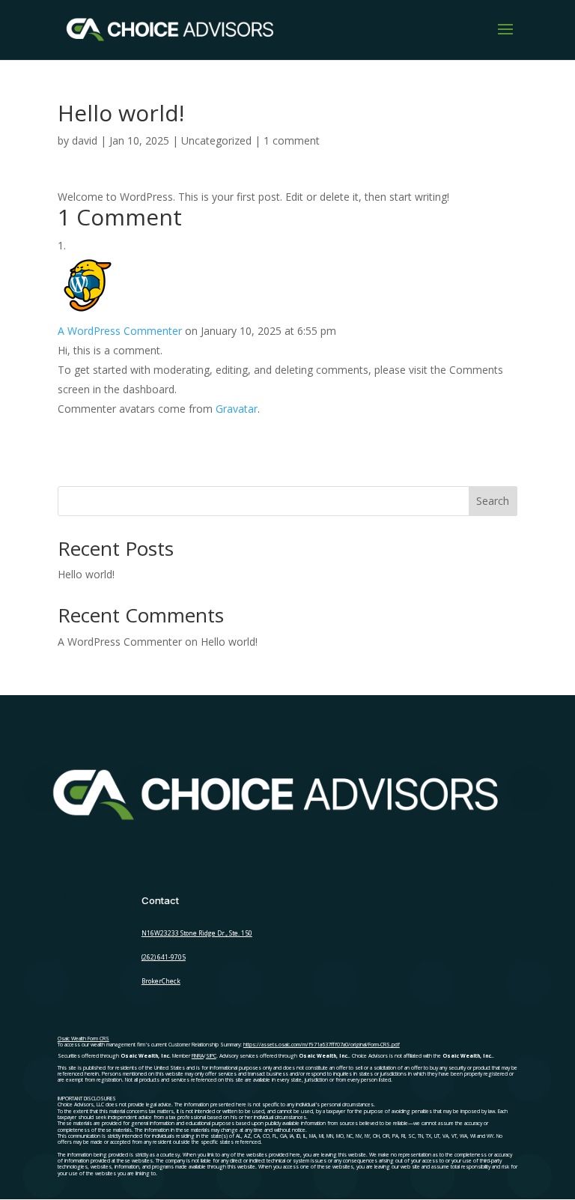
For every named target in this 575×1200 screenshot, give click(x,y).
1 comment (292, 140)
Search (492, 501)
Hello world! (86, 574)
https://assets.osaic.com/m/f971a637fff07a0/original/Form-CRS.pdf (321, 1044)
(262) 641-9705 (164, 957)
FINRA (198, 1055)
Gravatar (237, 408)
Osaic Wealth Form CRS (83, 1038)
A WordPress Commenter (120, 331)
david (84, 140)
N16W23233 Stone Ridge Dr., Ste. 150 (197, 933)
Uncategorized (216, 140)
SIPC (211, 1055)
